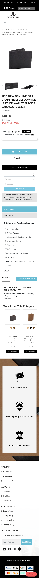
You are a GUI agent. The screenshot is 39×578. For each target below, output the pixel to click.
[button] (19, 158)
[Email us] (4, 550)
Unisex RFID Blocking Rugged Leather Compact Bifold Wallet (28, 340)
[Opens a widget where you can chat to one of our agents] (31, 574)
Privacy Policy (8, 515)
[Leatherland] (13, 15)
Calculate (19, 189)
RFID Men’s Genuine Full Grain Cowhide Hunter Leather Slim (10, 340)
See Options (10, 351)
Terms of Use (8, 511)
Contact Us (14, 2)
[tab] (19, 209)
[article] (11, 331)
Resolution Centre (10, 481)
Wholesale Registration (28, 2)
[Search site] (35, 22)
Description (9, 209)
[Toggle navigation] (35, 16)
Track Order (7, 476)
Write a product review (27, 279)
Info (32, 134)
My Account (7, 472)
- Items (25, 8)
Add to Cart (20, 151)
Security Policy (8, 525)
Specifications (10, 215)
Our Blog (6, 496)
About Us (6, 2)
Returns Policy (8, 520)
